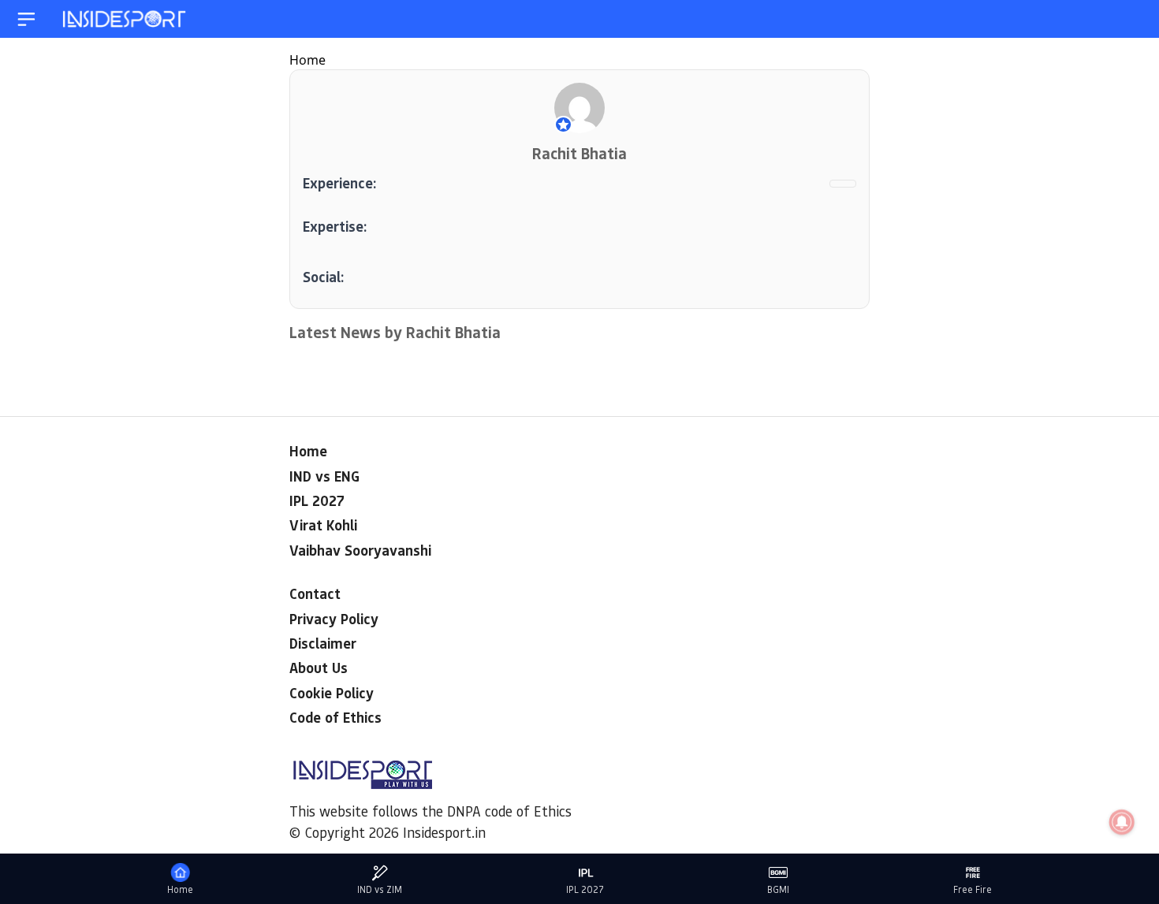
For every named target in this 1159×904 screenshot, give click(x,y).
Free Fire (972, 889)
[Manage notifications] (1122, 822)
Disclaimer (322, 643)
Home (307, 60)
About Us (318, 667)
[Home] (125, 19)
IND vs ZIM (379, 889)
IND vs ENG (324, 476)
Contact (315, 593)
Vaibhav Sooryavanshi (360, 550)
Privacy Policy (333, 618)
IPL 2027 (317, 500)
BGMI (778, 889)
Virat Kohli (323, 524)
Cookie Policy (331, 692)
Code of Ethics (335, 717)
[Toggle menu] (26, 19)
